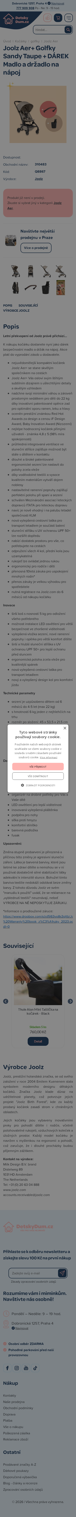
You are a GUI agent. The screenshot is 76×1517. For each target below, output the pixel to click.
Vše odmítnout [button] (38, 776)
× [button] (64, 728)
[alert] (38, 758)
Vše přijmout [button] (38, 766)
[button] (38, 785)
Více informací (48, 757)
